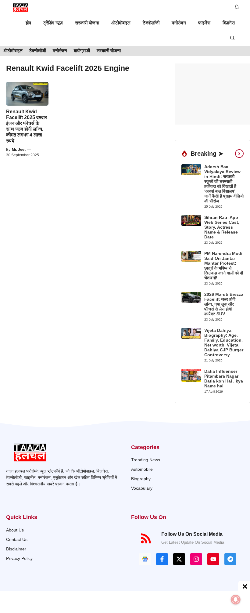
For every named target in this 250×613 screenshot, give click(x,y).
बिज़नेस (229, 22)
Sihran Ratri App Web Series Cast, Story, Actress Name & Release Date (221, 227)
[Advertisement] (212, 94)
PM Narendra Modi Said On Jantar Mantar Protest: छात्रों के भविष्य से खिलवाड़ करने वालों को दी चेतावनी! (223, 265)
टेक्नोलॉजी (151, 22)
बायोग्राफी (82, 50)
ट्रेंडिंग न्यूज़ (53, 22)
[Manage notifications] (236, 599)
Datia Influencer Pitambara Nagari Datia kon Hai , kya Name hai (223, 378)
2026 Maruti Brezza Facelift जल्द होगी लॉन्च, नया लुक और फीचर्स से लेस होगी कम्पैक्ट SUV (223, 304)
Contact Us (16, 539)
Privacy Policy (19, 558)
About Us (15, 530)
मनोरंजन (179, 22)
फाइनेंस (204, 22)
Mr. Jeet (19, 149)
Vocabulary (141, 488)
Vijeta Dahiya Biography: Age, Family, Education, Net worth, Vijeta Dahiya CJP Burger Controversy (223, 342)
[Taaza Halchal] (20, 7)
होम (28, 22)
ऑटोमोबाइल (120, 22)
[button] (232, 38)
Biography (141, 478)
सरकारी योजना (87, 22)
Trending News (145, 459)
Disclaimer (16, 548)
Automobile (142, 469)
